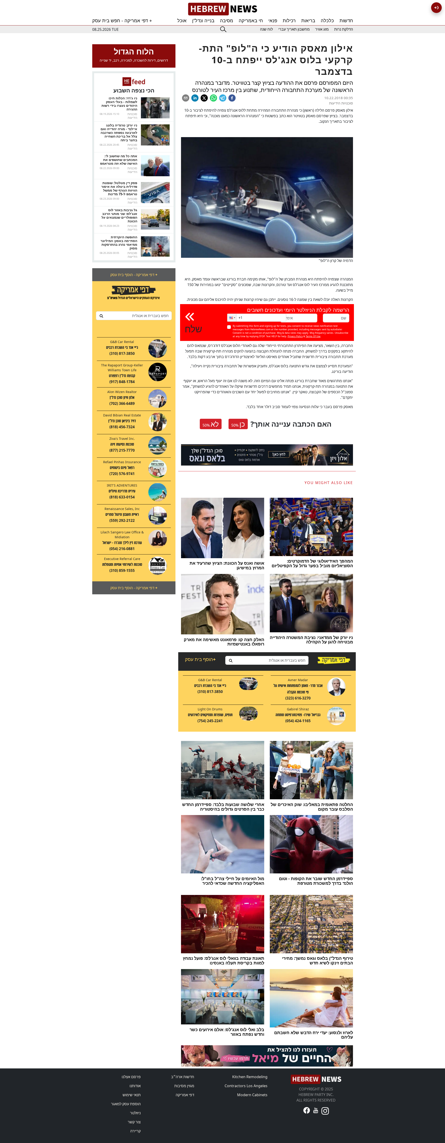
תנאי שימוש (132, 1094)
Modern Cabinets (252, 1094)
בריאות (308, 20)
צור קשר (134, 1121)
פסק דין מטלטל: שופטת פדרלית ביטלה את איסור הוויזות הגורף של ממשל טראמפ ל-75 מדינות (119, 188)
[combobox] (134, 315)
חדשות (346, 20)
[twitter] (204, 98)
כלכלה (327, 20)
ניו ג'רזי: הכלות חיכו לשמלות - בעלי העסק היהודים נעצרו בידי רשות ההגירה (119, 103)
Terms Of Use (313, 336)
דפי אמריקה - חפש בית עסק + (122, 20)
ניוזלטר (135, 1112)
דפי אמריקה (185, 1094)
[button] (231, 317)
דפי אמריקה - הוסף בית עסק (133, 274)
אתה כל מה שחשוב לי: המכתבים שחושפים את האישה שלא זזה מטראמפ (118, 160)
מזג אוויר (322, 29)
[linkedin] (195, 98)
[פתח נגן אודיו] (436, 7)
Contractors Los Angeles (246, 1085)
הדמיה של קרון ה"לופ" (336, 260)
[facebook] (232, 98)
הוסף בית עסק (200, 659)
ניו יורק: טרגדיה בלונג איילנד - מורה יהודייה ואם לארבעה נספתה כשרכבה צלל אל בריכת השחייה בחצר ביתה (119, 132)
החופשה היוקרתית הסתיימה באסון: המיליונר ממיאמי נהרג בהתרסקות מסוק (119, 242)
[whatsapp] (213, 98)
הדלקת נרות (343, 29)
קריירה (135, 1131)
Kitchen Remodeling (249, 1076)
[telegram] (222, 98)
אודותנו (135, 1085)
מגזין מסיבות (184, 1085)
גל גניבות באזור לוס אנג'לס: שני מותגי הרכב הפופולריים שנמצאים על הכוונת (119, 215)
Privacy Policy (295, 336)
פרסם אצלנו (131, 1076)
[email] (185, 98)
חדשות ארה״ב (182, 1076)
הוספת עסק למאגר (126, 1103)
